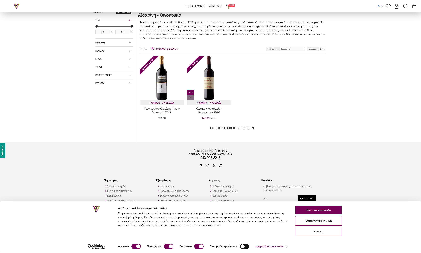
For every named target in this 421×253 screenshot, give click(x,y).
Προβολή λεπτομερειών (269, 246)
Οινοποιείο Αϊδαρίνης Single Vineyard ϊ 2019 (162, 110)
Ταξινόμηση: (273, 48)
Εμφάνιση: (313, 48)
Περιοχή (100, 42)
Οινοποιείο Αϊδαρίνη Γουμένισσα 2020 (209, 110)
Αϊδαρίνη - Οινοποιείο (162, 102)
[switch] (168, 246)
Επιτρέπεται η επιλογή (319, 220)
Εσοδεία (100, 83)
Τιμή (98, 19)
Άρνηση (318, 231)
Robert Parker (103, 75)
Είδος (98, 58)
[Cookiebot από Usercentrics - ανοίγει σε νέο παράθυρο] (96, 246)
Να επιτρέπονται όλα (319, 210)
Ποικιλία (100, 50)
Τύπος (98, 66)
